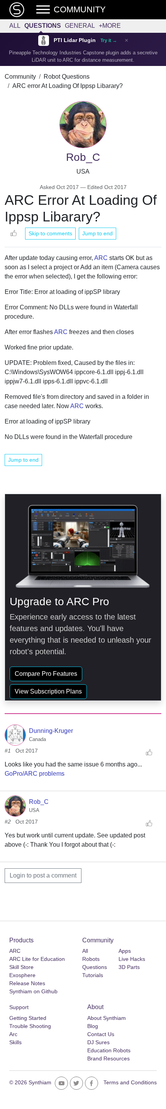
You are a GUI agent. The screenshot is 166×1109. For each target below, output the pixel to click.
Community (20, 76)
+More (110, 25)
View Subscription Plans (48, 691)
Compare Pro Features (46, 673)
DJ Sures (98, 1042)
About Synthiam (106, 1018)
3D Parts (129, 967)
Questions (42, 25)
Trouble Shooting (30, 1026)
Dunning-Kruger (51, 731)
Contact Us (100, 1034)
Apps (125, 951)
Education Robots (108, 1050)
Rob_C (39, 801)
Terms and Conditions (130, 1082)
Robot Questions (67, 76)
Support (19, 1007)
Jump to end (97, 233)
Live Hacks (132, 959)
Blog (92, 1026)
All (14, 25)
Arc (13, 1034)
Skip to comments (50, 233)
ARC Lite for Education (37, 959)
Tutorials (92, 975)
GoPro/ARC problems (34, 773)
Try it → (108, 40)
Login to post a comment (43, 875)
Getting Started (27, 1018)
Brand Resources (108, 1058)
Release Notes (27, 983)
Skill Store (21, 967)
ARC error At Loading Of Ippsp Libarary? (67, 86)
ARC (101, 258)
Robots (91, 959)
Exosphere (22, 975)
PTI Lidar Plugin (75, 40)
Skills (15, 1042)
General (80, 25)
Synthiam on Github (33, 991)
